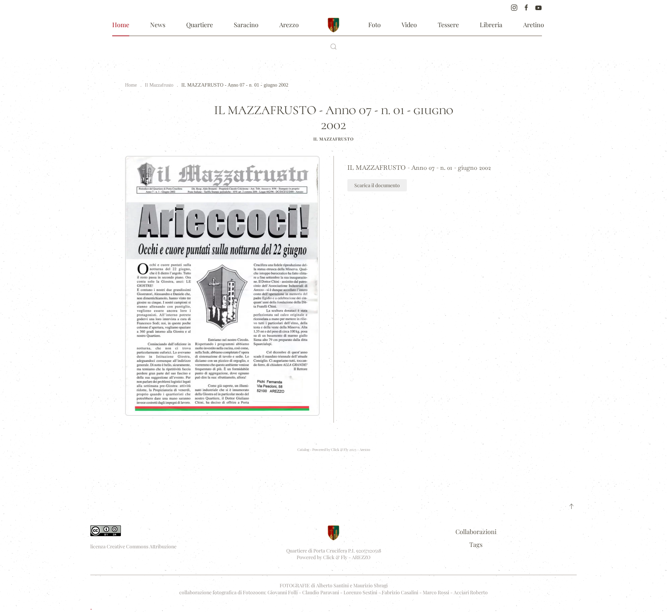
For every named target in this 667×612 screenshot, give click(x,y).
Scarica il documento (377, 185)
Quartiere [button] (199, 25)
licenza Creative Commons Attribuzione (133, 546)
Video (409, 25)
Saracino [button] (246, 25)
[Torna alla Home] (333, 25)
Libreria (491, 25)
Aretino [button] (533, 25)
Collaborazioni (475, 531)
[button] (333, 46)
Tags (476, 544)
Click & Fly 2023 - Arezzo (350, 449)
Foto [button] (374, 25)
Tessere (448, 25)
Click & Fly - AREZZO (346, 557)
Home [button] (120, 25)
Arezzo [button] (289, 25)
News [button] (157, 25)
